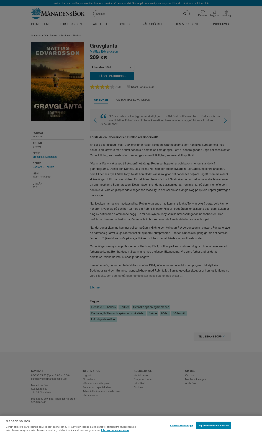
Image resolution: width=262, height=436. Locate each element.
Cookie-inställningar (181, 425)
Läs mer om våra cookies (115, 430)
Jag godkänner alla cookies (213, 425)
